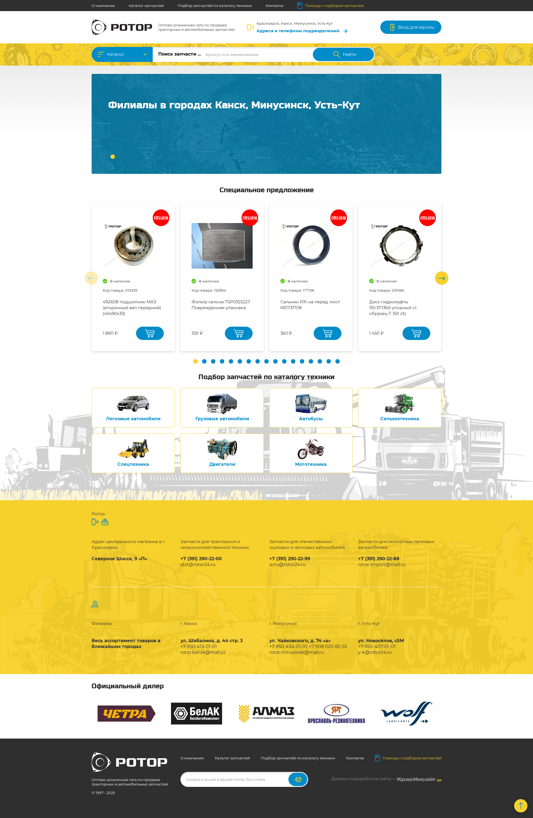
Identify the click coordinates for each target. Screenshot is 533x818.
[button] (112, 156)
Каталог (115, 54)
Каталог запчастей (146, 5)
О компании (103, 5)
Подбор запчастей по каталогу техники (215, 5)
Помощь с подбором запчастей (334, 5)
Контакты (274, 5)
